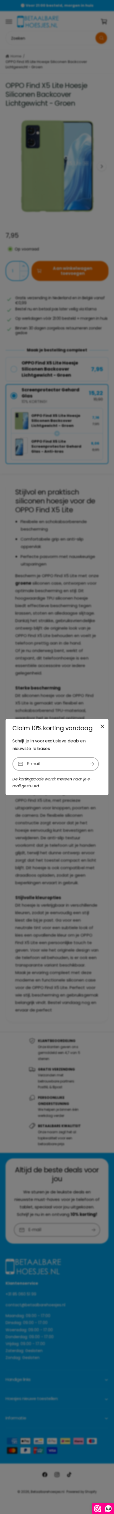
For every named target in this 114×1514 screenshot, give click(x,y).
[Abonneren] (92, 764)
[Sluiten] (102, 726)
